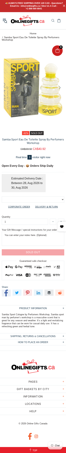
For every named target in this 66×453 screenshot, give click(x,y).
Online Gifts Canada (28, 21)
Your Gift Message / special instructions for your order (29, 230)
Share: (5, 287)
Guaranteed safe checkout (33, 260)
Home (33, 33)
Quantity (6, 217)
